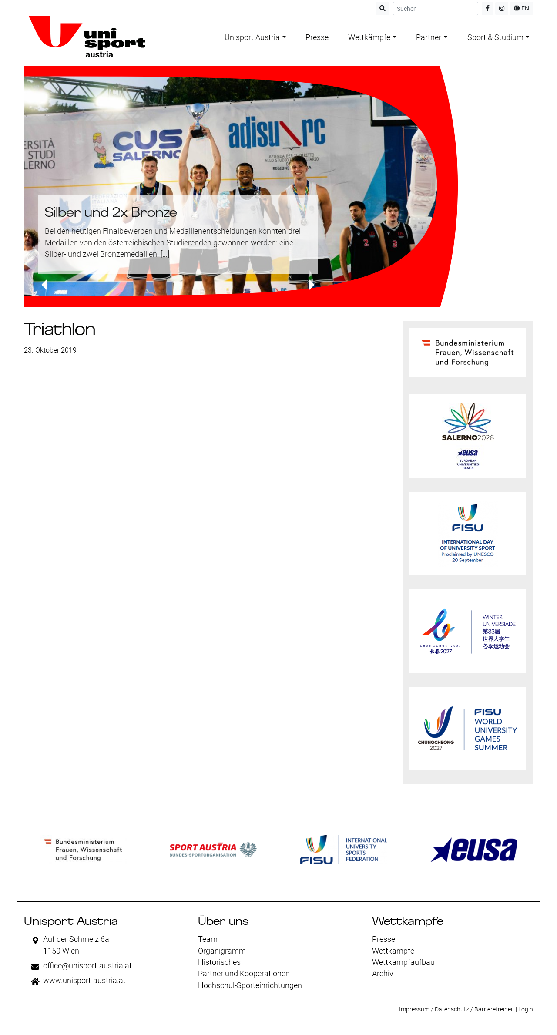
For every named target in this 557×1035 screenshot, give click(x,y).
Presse (317, 37)
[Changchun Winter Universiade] (467, 631)
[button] (44, 285)
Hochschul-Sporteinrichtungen (250, 985)
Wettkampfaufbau (403, 962)
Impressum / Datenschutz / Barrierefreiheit (456, 1009)
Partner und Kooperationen (244, 973)
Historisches (219, 962)
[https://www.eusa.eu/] (474, 849)
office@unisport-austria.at (87, 965)
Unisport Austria (252, 37)
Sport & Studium (495, 37)
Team (208, 939)
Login (525, 1009)
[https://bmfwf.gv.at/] (83, 849)
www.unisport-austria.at (84, 980)
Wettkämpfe (369, 37)
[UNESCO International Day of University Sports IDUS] (467, 533)
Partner (428, 37)
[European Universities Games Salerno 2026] (467, 436)
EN (524, 8)
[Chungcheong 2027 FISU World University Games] (467, 728)
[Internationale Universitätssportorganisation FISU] (344, 849)
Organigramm (222, 951)
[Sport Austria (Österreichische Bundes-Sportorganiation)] (213, 849)
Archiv (382, 973)
